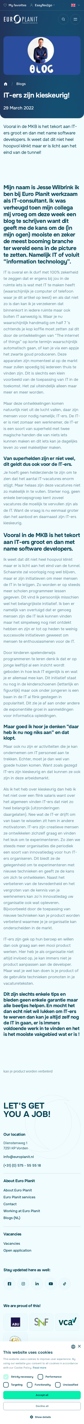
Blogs (21, 84)
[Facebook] (9, 1284)
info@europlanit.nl (18, 1157)
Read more (39, 1367)
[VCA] (67, 1322)
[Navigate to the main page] (20, 19)
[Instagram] (23, 1284)
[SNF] (41, 1322)
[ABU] (15, 1322)
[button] (42, 1417)
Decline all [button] (42, 1406)
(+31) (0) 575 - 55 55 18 (22, 1165)
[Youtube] (51, 1284)
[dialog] (42, 1382)
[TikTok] (65, 1284)
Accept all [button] (42, 1395)
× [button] (79, 1346)
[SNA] (15, 1341)
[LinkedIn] (37, 1284)
